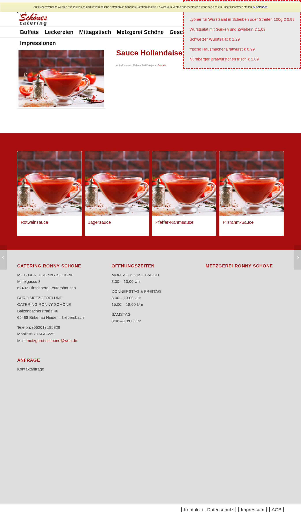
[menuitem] (29, 32)
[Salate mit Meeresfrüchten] (297, 257)
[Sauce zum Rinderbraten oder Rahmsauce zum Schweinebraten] (3, 257)
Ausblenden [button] (260, 7)
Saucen (162, 65)
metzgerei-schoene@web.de (52, 340)
